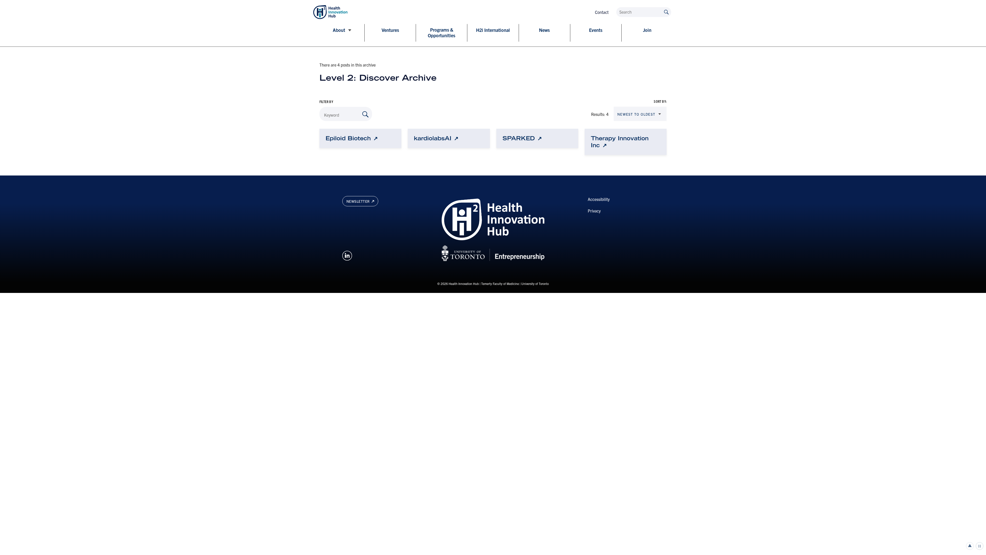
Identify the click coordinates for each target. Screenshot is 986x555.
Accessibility (599, 199)
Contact (602, 12)
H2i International (493, 30)
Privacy (594, 210)
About (339, 30)
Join (647, 30)
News (544, 30)
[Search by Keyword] (365, 114)
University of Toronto (535, 283)
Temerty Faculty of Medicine (500, 283)
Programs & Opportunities (441, 32)
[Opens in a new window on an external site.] (347, 254)
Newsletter (358, 201)
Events (595, 30)
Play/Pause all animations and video (979, 546)
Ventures (390, 30)
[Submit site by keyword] (666, 11)
